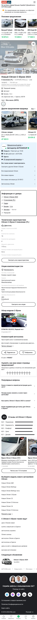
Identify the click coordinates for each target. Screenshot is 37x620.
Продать (18, 618)
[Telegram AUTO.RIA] (7, 594)
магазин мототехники (8, 550)
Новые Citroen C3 (7, 498)
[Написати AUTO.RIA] (24, 594)
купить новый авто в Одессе (11, 527)
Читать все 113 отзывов (18, 471)
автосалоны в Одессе (8, 542)
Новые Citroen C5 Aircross (9, 510)
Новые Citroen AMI (7, 483)
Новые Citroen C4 (7, 506)
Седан (6, 203)
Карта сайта (5, 608)
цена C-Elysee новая (8, 523)
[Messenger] (13, 594)
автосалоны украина (8, 530)
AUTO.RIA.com (6, 569)
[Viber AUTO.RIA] (18, 594)
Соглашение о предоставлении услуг (13, 600)
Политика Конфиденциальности (12, 604)
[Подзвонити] (30, 594)
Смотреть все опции (18, 304)
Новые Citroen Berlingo (8, 487)
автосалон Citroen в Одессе (10, 538)
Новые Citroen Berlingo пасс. (10, 491)
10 (29, 374)
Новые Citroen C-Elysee (8, 494)
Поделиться (11, 352)
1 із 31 (4, 65)
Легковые (29, 569)
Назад (5, 44)
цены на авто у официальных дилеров (14, 546)
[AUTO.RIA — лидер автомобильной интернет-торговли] (6, 2)
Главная (4, 618)
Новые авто (18, 569)
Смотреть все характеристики (18, 260)
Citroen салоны (6, 534)
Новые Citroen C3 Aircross (9, 502)
